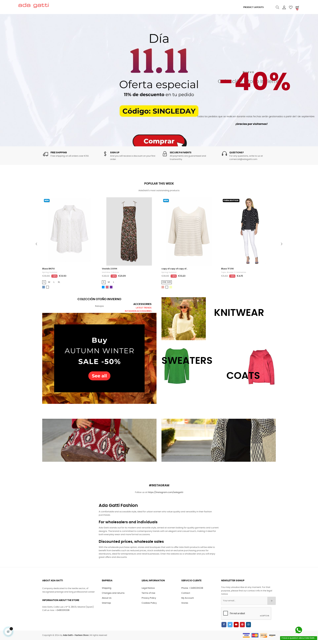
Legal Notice (148, 588)
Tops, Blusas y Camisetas (173, 272)
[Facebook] (223, 624)
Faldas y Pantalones (231, 272)
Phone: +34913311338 (192, 588)
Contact (185, 593)
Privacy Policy (149, 598)
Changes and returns (113, 593)
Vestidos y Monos (50, 272)
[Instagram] (248, 624)
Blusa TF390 (167, 269)
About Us (106, 598)
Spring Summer (109, 272)
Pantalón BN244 (229, 269)
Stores (184, 603)
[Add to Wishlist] (90, 203)
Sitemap (106, 603)
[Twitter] (230, 624)
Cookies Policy (149, 603)
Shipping (106, 588)
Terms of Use (148, 593)
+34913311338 (62, 610)
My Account (187, 598)
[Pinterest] (242, 624)
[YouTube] (236, 624)
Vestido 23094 (49, 269)
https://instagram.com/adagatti (165, 492)
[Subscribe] (271, 601)
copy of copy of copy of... (115, 269)
